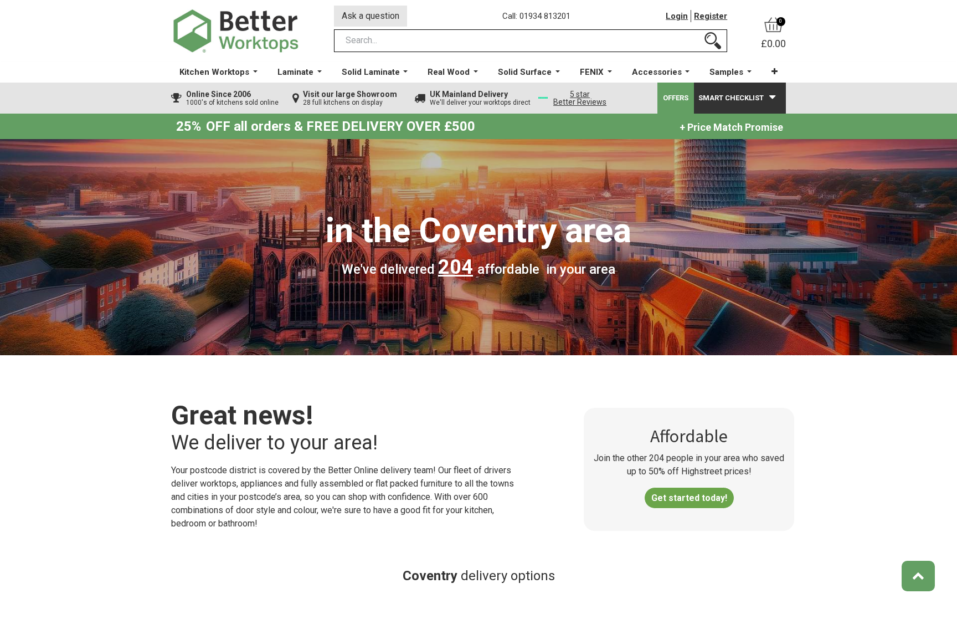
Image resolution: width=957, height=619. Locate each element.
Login (677, 16)
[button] (774, 71)
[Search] (713, 41)
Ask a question (370, 16)
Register (710, 16)
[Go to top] (918, 576)
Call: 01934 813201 (536, 16)
